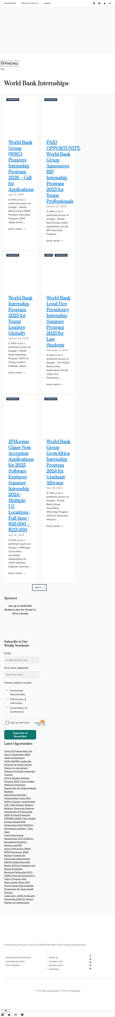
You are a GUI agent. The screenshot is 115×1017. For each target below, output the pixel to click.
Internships (12, 100)
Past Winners (13, 965)
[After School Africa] (15, 58)
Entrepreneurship (15, 961)
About (47, 3)
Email (7, 653)
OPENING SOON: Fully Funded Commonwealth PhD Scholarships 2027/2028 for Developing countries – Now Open (19, 825)
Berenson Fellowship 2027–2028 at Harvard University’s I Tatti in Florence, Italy (19, 876)
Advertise (10, 3)
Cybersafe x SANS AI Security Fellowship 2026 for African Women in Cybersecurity (19, 899)
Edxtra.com (75, 990)
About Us (53, 957)
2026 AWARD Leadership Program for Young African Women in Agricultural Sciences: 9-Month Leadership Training (19, 768)
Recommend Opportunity (18, 957)
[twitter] (105, 3)
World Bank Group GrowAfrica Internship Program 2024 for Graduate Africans (58, 462)
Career (48, 255)
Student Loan (56, 961)
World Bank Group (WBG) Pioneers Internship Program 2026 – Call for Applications (21, 166)
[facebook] (99, 3)
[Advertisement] (57, 30)
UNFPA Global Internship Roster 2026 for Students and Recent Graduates (19, 866)
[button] (2, 69)
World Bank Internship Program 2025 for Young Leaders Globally (20, 315)
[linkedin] (94, 3)
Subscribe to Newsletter (20, 734)
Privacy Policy (29, 3)
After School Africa (50, 990)
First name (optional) (16, 668)
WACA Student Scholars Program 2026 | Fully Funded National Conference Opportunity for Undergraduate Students (20, 785)
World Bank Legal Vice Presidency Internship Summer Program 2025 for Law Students (58, 321)
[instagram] (110, 3)
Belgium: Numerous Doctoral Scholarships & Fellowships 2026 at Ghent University (19, 812)
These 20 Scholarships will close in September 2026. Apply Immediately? (18, 755)
